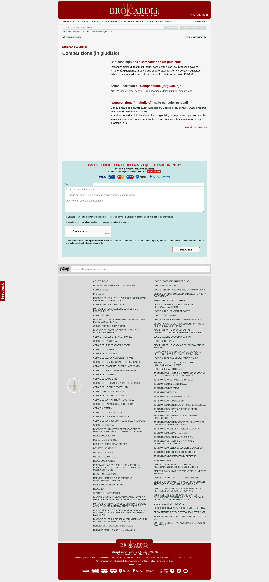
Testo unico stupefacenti (169, 401)
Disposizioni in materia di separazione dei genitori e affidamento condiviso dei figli (117, 430)
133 (191, 74)
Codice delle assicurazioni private (113, 358)
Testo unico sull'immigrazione (171, 396)
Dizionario (77, 31)
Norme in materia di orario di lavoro (114, 530)
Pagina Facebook (172, 570)
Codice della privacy (105, 349)
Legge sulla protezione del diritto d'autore (179, 290)
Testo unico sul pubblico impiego (173, 380)
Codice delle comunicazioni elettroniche (117, 383)
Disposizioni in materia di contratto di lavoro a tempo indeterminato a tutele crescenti (119, 505)
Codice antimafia (103, 408)
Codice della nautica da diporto (111, 395)
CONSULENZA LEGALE (193, 27)
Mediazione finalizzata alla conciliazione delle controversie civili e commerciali (177, 353)
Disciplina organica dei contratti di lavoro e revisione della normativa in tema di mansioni (119, 498)
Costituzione (154, 22)
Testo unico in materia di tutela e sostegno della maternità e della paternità (179, 374)
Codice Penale (110, 22)
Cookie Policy (149, 561)
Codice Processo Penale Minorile (112, 337)
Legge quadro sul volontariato (172, 337)
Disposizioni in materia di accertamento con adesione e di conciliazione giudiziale (179, 483)
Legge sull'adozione (105, 474)
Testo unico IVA (163, 460)
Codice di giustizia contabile (109, 391)
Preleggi (98, 294)
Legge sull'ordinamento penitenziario (176, 358)
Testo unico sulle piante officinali (174, 437)
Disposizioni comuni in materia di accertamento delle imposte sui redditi (177, 466)
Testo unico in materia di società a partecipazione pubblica (174, 442)
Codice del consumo (105, 353)
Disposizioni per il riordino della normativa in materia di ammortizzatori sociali (120, 520)
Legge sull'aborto (104, 436)
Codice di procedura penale (109, 326)
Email (67, 184)
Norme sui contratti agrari (170, 300)
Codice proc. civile (88, 22)
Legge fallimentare (165, 285)
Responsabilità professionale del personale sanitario (174, 306)
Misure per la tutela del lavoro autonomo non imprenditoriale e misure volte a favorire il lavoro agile (120, 512)
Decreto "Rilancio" (104, 452)
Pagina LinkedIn (185, 570)
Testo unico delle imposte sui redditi (175, 452)
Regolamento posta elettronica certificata (179, 512)
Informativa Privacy (133, 561)
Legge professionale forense (171, 281)
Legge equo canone (165, 315)
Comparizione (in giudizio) (100, 31)
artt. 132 (183, 74)
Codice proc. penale (132, 22)
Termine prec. (74, 37)
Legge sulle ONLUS (164, 341)
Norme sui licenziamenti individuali (113, 526)
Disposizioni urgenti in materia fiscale (176, 478)
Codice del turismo (104, 374)
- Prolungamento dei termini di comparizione (151, 91)
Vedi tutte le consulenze (196, 127)
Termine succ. (194, 37)
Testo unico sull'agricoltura (171, 433)
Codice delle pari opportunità (111, 387)
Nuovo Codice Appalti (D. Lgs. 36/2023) (114, 285)
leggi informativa (165, 217)
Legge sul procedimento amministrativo (177, 319)
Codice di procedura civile (108, 305)
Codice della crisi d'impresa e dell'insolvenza (119, 421)
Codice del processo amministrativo (114, 370)
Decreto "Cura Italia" (105, 457)
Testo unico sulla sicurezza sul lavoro (177, 429)
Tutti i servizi (199, 22)
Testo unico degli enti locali (170, 384)
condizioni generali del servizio (111, 217)
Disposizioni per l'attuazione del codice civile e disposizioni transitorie (120, 299)
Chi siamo (161, 561)
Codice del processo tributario (111, 345)
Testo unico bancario (166, 388)
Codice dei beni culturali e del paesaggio (117, 362)
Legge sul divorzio (104, 461)
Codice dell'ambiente (105, 379)
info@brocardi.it (117, 561)
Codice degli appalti (104, 425)
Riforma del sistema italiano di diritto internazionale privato (176, 363)
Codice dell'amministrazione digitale (114, 404)
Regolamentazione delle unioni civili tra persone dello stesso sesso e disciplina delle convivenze (117, 467)
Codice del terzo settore (108, 412)
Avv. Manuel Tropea (143, 554)
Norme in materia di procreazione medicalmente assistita (112, 479)
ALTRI (167, 22)
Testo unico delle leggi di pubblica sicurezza (180, 405)
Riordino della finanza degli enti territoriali (180, 508)
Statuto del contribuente (169, 504)
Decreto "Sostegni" (104, 448)
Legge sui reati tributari (168, 369)
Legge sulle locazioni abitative (172, 311)
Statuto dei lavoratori (106, 493)
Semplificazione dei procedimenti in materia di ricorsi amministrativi (179, 325)
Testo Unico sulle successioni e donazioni (178, 448)
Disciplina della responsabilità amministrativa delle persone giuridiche (177, 331)
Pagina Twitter (179, 570)
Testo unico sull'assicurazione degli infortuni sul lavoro (175, 410)
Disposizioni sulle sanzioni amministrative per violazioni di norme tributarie (178, 489)
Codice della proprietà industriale (113, 400)
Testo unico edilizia (165, 392)
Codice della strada (105, 341)
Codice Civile (67, 22)
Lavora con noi (134, 564)
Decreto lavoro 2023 (105, 440)
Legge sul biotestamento (108, 485)
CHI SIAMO (171, 27)
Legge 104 (98, 489)
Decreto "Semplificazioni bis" (110, 444)
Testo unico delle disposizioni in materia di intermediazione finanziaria (179, 423)
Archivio (170, 561)
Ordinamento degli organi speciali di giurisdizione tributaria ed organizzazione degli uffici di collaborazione (179, 497)
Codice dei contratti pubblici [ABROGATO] (116, 366)
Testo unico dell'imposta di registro (175, 456)
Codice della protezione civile (111, 416)
